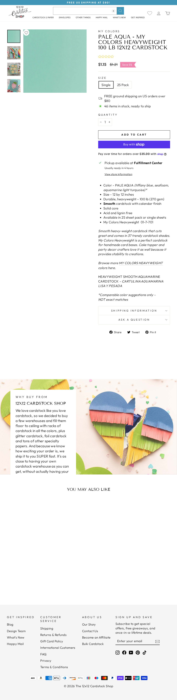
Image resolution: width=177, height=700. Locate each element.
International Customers (57, 648)
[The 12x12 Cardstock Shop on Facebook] (124, 652)
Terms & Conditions (54, 667)
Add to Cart (29, 578)
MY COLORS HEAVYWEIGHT (141, 263)
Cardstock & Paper (43, 17)
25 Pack (123, 85)
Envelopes (65, 17)
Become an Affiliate (96, 637)
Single (106, 85)
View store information (118, 174)
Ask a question (134, 319)
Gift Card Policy (51, 641)
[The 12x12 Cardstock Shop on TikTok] (144, 652)
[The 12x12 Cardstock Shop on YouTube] (131, 652)
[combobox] (88, 11)
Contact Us (90, 631)
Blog (10, 624)
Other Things (83, 17)
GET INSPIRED (138, 17)
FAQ (43, 654)
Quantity (108, 114)
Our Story (89, 624)
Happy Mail (15, 644)
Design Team (16, 631)
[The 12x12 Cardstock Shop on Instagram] (117, 652)
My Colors (109, 31)
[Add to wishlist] (26, 32)
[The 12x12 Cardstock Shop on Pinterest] (138, 652)
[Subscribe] (157, 641)
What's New (119, 17)
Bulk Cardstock (93, 644)
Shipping (46, 628)
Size (102, 77)
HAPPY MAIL (102, 17)
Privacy (45, 661)
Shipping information (134, 310)
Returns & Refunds (53, 635)
